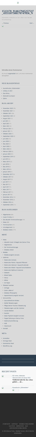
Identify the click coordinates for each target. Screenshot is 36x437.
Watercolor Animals (10, 260)
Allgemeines (7, 214)
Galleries (5, 257)
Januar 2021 (6, 131)
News (4, 222)
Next (32, 23)
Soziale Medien (9, 311)
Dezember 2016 (8, 197)
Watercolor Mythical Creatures (13, 270)
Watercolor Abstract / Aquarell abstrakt (16, 265)
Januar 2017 (6, 194)
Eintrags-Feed (7, 341)
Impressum (7, 326)
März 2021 (6, 126)
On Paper (7, 283)
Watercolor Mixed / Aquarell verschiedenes (17, 267)
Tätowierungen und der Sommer (14, 308)
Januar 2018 (6, 172)
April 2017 (6, 187)
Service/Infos (7, 298)
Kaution (6, 313)
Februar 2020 (7, 151)
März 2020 (6, 149)
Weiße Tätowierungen (11, 303)
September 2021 (8, 116)
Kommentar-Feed (8, 343)
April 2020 (6, 146)
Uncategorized (7, 227)
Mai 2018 (6, 167)
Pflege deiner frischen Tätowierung (15, 305)
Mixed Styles (8, 275)
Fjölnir (5, 98)
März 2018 (6, 169)
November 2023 (8, 108)
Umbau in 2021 (7, 91)
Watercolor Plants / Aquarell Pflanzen (15, 262)
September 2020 (8, 136)
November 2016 (8, 200)
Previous (5, 23)
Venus (6, 278)
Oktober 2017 (7, 177)
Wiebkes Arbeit (7, 230)
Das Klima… (6, 93)
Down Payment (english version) (14, 316)
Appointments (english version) (14, 295)
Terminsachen (7, 225)
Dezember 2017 (8, 174)
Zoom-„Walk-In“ (9, 290)
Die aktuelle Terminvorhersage (12, 220)
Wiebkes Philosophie (10, 293)
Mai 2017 (6, 184)
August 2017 (7, 179)
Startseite (6, 424)
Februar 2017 (7, 192)
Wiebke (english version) (11, 255)
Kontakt (5, 328)
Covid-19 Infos (7, 217)
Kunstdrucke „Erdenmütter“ (11, 88)
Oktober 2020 (7, 134)
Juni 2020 (6, 141)
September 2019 (8, 156)
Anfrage (6, 288)
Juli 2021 (5, 121)
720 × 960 (20, 17)
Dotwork (6, 273)
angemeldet (12, 73)
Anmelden (6, 338)
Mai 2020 (6, 144)
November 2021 (8, 111)
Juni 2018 (6, 164)
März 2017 (6, 189)
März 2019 (6, 161)
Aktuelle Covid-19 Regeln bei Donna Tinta (17, 242)
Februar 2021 (7, 128)
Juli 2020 (5, 139)
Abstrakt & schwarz (9, 96)
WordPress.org (7, 346)
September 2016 (8, 205)
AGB (5, 323)
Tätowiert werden (8, 285)
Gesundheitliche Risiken (11, 300)
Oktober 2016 (7, 202)
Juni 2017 (6, 182)
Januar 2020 (6, 154)
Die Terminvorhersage (11, 247)
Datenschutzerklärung (11, 321)
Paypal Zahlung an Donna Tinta (14, 318)
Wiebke (5, 252)
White (6, 280)
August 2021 (7, 118)
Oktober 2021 (7, 113)
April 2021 (6, 123)
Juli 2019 (5, 159)
